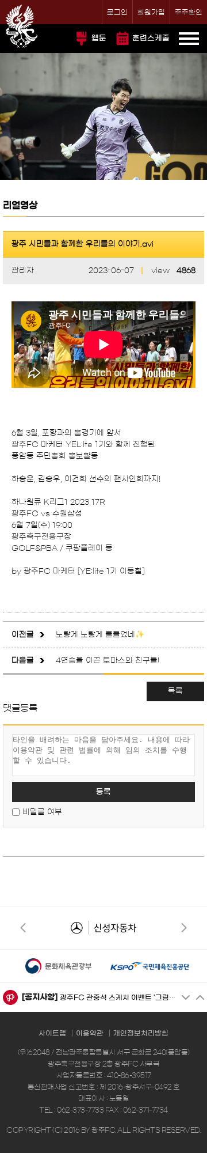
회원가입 (151, 12)
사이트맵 (52, 1033)
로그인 (117, 12)
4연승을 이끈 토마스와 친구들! (107, 660)
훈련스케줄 (151, 38)
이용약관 (89, 1033)
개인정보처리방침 (140, 1033)
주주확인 (188, 12)
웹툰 (98, 38)
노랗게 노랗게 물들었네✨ (100, 634)
